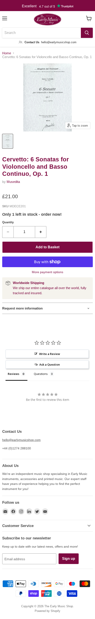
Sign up (68, 558)
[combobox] (41, 33)
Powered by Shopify (47, 611)
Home (6, 53)
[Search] (87, 33)
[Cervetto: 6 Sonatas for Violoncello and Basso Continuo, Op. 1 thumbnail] (7, 141)
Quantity (8, 222)
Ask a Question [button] (49, 364)
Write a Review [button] (49, 354)
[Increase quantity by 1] (40, 232)
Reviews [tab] (13, 374)
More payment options (47, 272)
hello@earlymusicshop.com (21, 440)
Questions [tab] (41, 374)
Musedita (13, 182)
